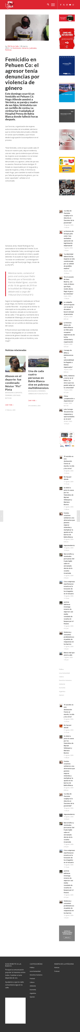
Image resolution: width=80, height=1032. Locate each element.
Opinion (61, 695)
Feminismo (17, 48)
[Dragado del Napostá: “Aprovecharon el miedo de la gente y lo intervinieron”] (78, 516)
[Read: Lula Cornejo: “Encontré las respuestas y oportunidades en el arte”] (61, 410)
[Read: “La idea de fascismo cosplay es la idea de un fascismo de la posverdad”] (61, 212)
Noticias (8, 50)
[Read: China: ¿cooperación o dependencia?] (61, 397)
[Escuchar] (67, 21)
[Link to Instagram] (67, 4)
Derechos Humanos (65, 680)
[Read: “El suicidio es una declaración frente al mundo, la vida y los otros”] (61, 457)
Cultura (61, 677)
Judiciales (33, 48)
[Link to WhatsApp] (73, 4)
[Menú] (52, 4)
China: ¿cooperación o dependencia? (69, 398)
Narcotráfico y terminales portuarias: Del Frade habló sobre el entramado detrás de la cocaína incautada (69, 563)
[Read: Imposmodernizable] (61, 546)
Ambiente (62, 684)
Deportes (18, 392)
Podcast (32, 978)
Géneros (25, 48)
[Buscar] (47, 4)
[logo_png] (10, 4)
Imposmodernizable (71, 545)
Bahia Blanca (10, 392)
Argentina (62, 691)
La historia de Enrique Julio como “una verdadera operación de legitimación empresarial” (69, 238)
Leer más (8, 405)
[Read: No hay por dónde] (61, 478)
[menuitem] (47, 4)
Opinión (32, 997)
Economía (62, 688)
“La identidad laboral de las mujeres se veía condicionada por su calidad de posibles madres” (69, 261)
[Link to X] (63, 4)
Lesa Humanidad (64, 673)
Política (45, 393)
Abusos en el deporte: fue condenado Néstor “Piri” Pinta (13, 382)
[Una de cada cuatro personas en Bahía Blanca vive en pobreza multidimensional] (38, 361)
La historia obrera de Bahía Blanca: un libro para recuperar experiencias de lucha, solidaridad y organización (69, 332)
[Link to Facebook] (60, 4)
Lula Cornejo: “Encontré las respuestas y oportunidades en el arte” (69, 414)
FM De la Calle (13, 46)
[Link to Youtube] (70, 4)
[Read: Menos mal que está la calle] (61, 653)
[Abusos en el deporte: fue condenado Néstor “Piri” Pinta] (15, 364)
